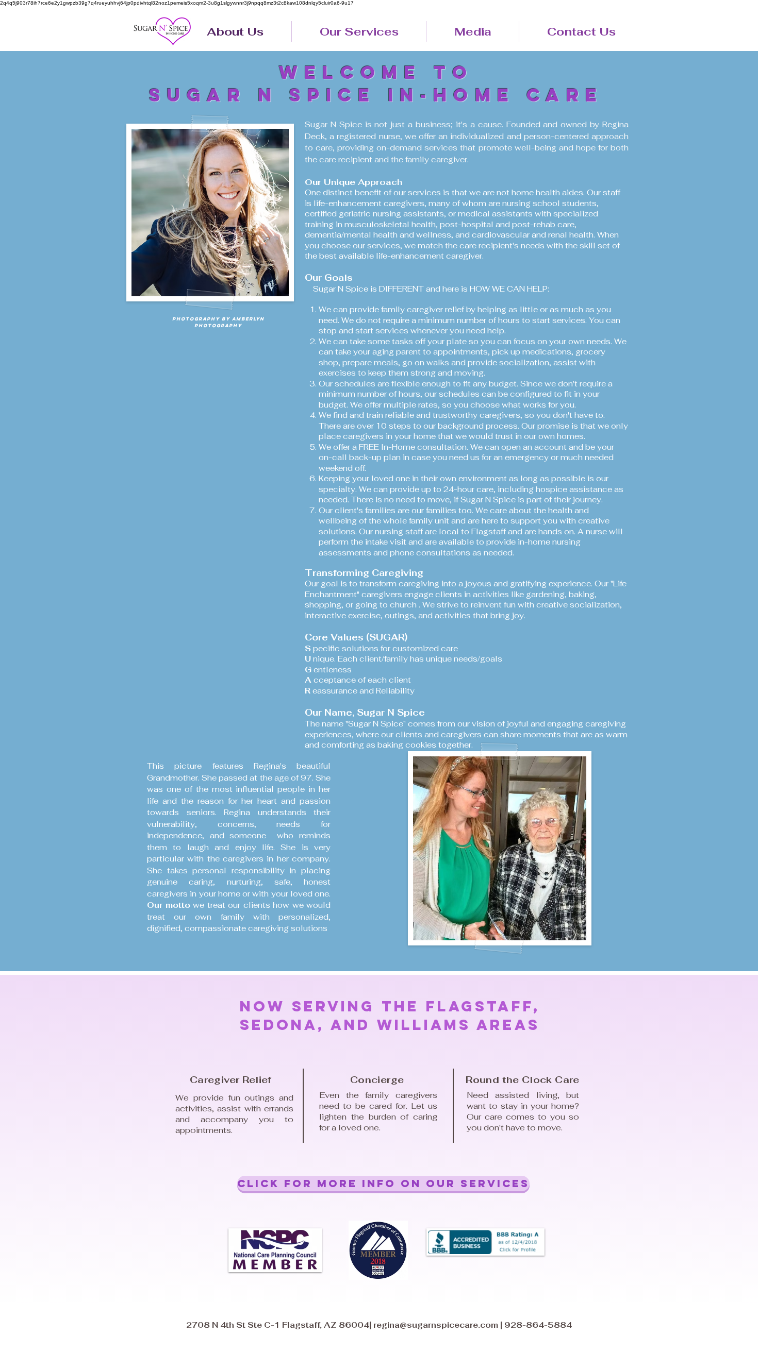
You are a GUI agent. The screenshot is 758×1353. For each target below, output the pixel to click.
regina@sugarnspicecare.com (435, 1325)
